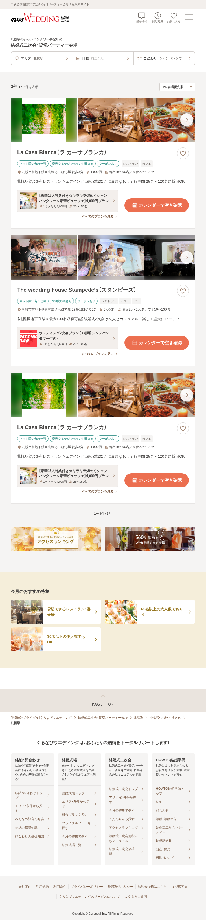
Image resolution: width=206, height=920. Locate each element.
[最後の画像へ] (186, 119)
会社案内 (25, 887)
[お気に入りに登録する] (183, 153)
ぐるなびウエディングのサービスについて (89, 896)
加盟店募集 (179, 887)
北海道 (138, 718)
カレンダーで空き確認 (160, 205)
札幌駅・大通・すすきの (165, 718)
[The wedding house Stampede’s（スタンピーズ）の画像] (103, 257)
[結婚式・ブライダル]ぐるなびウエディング (41, 718)
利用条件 (59, 887)
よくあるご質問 (135, 896)
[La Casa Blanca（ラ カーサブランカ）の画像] (103, 120)
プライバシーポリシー (87, 887)
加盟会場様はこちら (152, 887)
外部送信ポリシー (120, 887)
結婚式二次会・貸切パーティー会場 (103, 718)
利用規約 (42, 887)
